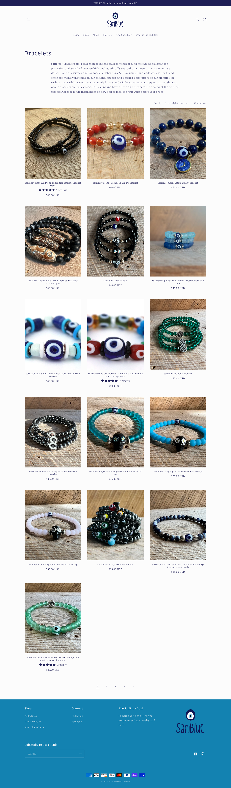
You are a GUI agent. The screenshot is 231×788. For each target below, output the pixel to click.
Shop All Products (34, 727)
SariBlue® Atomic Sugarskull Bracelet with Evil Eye (53, 564)
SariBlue (110, 781)
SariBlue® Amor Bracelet (116, 280)
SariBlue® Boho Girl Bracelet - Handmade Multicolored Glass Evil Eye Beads (115, 375)
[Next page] (133, 686)
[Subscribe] (80, 753)
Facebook (77, 721)
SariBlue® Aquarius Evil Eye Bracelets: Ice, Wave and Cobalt (178, 282)
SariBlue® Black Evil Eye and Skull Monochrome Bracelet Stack (53, 184)
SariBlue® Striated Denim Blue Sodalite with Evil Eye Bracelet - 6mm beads (178, 566)
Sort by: (158, 103)
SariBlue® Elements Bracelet (178, 373)
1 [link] (97, 686)
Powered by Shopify (122, 781)
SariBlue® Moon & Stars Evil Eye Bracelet (178, 183)
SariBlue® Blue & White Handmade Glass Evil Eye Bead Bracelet (53, 375)
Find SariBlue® (33, 721)
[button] (28, 19)
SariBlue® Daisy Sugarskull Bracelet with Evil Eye (178, 471)
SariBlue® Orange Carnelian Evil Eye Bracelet (115, 183)
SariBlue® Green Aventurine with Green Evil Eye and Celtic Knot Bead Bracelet (53, 659)
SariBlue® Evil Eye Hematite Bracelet (115, 564)
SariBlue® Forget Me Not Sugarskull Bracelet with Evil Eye (115, 472)
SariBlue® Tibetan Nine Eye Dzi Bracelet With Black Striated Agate (53, 282)
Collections (31, 716)
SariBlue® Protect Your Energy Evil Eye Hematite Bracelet (53, 472)
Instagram (77, 716)
